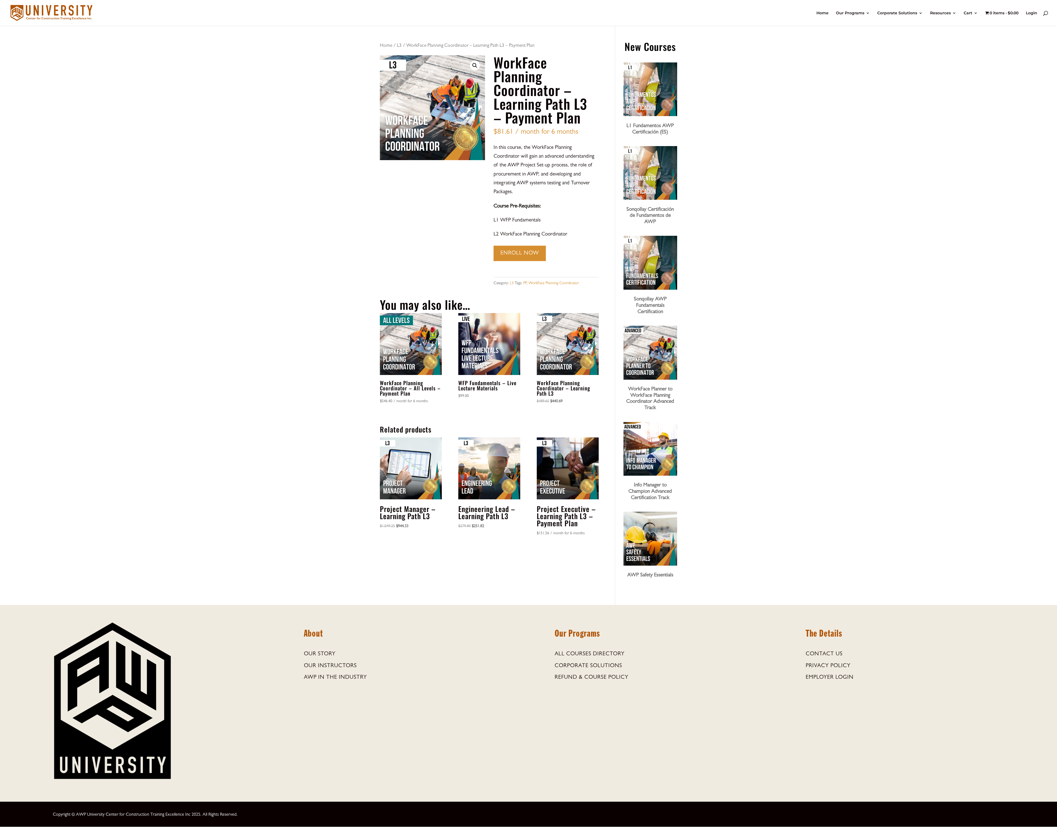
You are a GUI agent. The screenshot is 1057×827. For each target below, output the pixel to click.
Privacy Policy (828, 666)
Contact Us (824, 654)
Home (822, 13)
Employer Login (830, 677)
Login (1031, 13)
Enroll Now (519, 253)
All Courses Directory (590, 654)
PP (525, 283)
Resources (940, 13)
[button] (475, 65)
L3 (399, 45)
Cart (968, 13)
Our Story (320, 654)
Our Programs (850, 13)
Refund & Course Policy (591, 677)
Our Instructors (330, 666)
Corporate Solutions (897, 13)
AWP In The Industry (335, 677)
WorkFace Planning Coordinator (553, 283)
